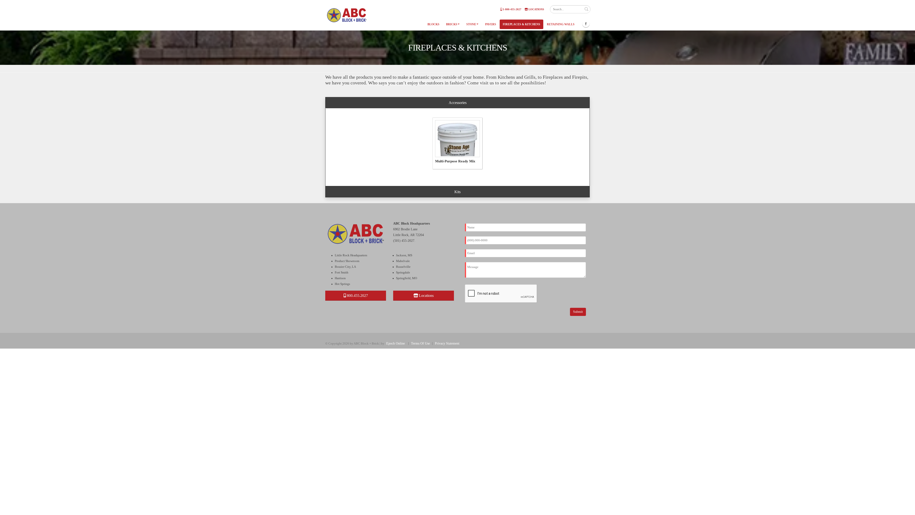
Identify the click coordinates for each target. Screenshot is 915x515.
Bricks (451, 24)
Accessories (458, 103)
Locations (536, 9)
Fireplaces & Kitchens (521, 24)
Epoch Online (395, 343)
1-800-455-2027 (511, 9)
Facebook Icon (586, 23)
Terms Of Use (420, 343)
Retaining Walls (560, 24)
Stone (471, 24)
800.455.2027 (357, 296)
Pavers (490, 24)
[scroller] (907, 509)
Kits (457, 192)
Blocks (433, 24)
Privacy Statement (447, 343)
